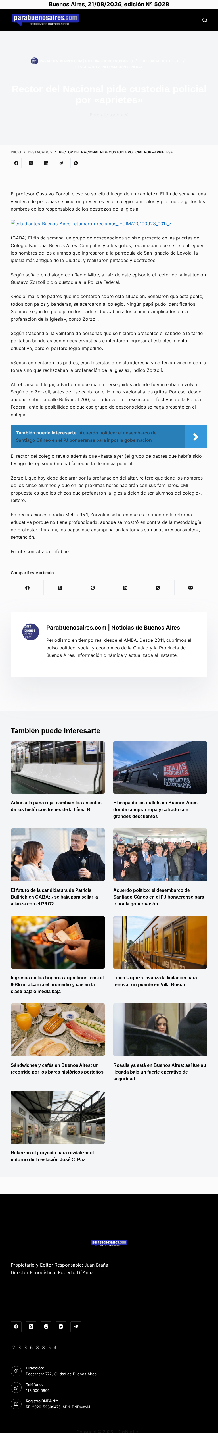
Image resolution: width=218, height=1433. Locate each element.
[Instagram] (46, 1326)
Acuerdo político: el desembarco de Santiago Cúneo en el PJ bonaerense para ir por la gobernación (158, 897)
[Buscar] (204, 20)
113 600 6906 (38, 1390)
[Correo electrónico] (191, 587)
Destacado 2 (87, 67)
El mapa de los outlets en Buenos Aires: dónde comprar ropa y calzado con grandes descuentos (156, 809)
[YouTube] (61, 1326)
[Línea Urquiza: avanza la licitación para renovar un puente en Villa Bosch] (160, 942)
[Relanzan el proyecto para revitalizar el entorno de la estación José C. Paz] (58, 1117)
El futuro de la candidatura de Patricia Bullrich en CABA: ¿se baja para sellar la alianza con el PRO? (54, 897)
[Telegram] (61, 163)
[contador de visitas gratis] (34, 1347)
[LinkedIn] (46, 163)
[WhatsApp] (75, 163)
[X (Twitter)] (31, 163)
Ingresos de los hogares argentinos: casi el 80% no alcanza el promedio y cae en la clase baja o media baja (57, 984)
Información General (122, 67)
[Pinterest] (92, 587)
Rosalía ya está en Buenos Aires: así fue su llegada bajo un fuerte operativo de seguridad (159, 1072)
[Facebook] (16, 163)
